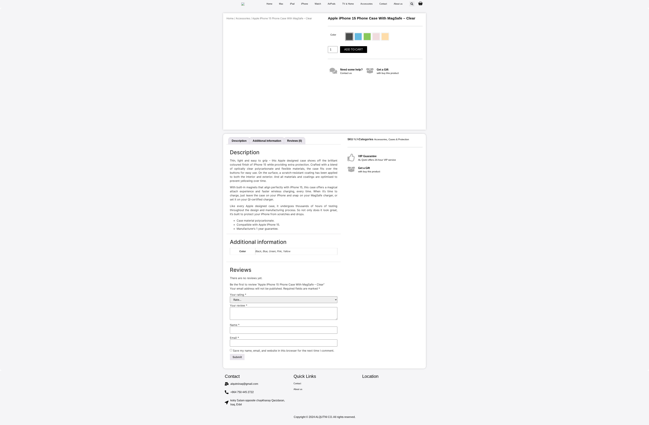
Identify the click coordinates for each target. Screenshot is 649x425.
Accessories (366, 4)
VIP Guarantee (367, 156)
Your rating (238, 294)
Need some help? (351, 69)
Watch (318, 4)
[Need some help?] (333, 71)
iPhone (304, 4)
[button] (411, 3)
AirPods (331, 4)
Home (269, 4)
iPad (292, 4)
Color (333, 34)
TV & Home (348, 4)
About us (398, 4)
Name (234, 325)
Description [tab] (239, 140)
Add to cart (353, 49)
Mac (281, 4)
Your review (238, 305)
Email (234, 337)
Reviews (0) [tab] (294, 140)
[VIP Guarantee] (351, 157)
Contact (383, 4)
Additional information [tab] (267, 140)
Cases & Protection (399, 139)
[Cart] (420, 3)
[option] (349, 36)
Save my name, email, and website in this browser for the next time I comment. (283, 350)
